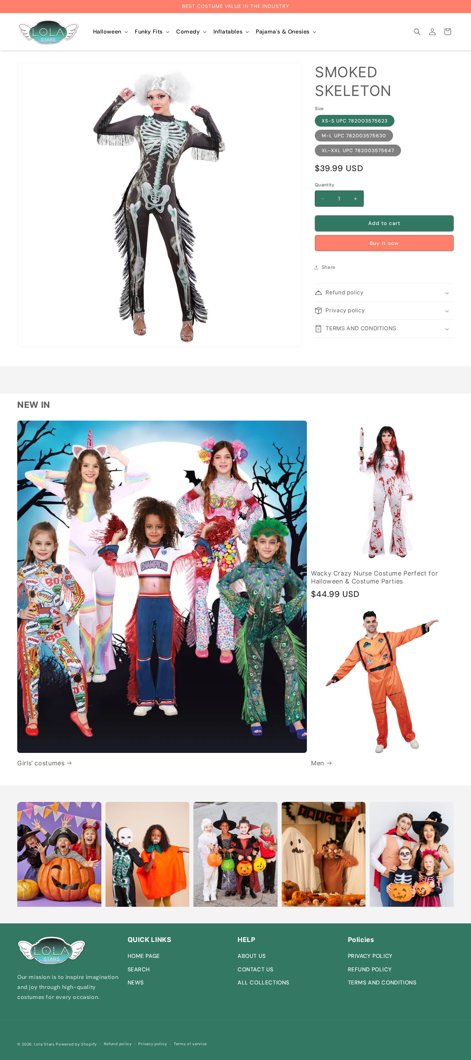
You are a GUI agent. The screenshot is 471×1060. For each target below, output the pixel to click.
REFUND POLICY (370, 969)
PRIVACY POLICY (370, 956)
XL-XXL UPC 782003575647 (358, 151)
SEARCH (139, 969)
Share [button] (328, 267)
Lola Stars (44, 1044)
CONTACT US (255, 969)
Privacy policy (152, 1043)
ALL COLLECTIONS (263, 982)
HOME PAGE (144, 956)
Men (317, 763)
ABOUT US (252, 956)
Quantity (324, 185)
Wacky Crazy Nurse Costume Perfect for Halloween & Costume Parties (374, 577)
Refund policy (118, 1043)
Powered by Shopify (76, 1044)
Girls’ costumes (40, 763)
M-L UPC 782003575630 (354, 136)
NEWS (136, 982)
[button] (110, 32)
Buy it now (384, 243)
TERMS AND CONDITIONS (382, 982)
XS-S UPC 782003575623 (355, 121)
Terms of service (190, 1043)
